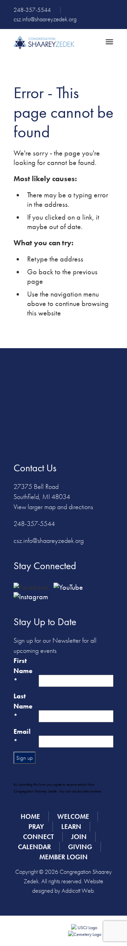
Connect (38, 836)
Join (79, 836)
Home (30, 816)
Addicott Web (78, 890)
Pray (36, 826)
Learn (71, 826)
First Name (23, 670)
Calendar (34, 846)
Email (22, 736)
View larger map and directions (53, 506)
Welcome (73, 816)
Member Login (63, 857)
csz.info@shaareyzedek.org (45, 19)
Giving (80, 846)
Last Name (23, 706)
